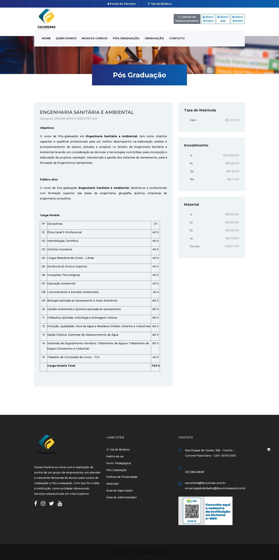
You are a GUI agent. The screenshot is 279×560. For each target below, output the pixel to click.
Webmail (112, 483)
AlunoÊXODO (208, 19)
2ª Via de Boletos (160, 4)
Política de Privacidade (121, 477)
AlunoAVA (223, 19)
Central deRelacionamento (187, 19)
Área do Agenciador (119, 490)
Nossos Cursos (95, 38)
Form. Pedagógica (118, 463)
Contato (177, 38)
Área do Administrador (121, 497)
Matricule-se (115, 456)
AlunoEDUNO (238, 19)
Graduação (154, 38)
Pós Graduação (116, 470)
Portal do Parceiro (122, 4)
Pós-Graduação (126, 38)
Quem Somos (66, 38)
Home (46, 38)
